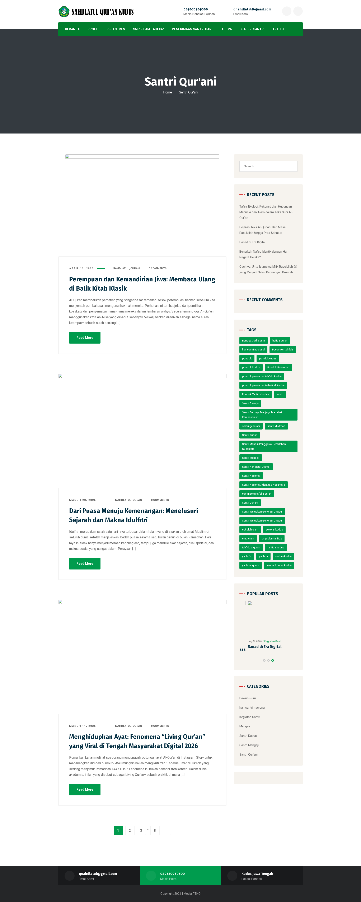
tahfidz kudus (276, 547)
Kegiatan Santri (265, 641)
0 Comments (158, 268)
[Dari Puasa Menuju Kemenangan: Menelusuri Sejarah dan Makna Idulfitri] (142, 431)
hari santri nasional (253, 349)
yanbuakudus (283, 556)
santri (280, 394)
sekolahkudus (274, 529)
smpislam (248, 538)
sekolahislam (250, 529)
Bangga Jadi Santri (253, 340)
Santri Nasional (251, 475)
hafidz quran (279, 340)
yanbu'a (247, 556)
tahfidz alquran (251, 547)
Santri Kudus (249, 435)
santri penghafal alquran (256, 493)
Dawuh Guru (247, 696)
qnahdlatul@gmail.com (252, 9)
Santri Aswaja (250, 403)
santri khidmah (276, 426)
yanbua (263, 556)
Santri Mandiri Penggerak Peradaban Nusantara (264, 446)
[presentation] (241, 659)
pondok (247, 358)
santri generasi (251, 426)
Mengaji (244, 725)
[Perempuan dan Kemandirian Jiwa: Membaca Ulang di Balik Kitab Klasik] (142, 205)
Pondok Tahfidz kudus (255, 394)
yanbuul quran (250, 565)
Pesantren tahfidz (282, 349)
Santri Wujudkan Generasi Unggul (262, 511)
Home (167, 92)
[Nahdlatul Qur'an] (95, 11)
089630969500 (195, 9)
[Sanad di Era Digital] (269, 619)
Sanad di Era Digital (252, 242)
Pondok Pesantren (278, 367)
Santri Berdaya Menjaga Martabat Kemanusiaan (262, 415)
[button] (264, 659)
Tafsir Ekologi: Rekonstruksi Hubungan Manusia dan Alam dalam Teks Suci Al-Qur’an (266, 212)
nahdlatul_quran (126, 268)
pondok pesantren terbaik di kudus (263, 385)
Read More (84, 338)
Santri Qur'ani (250, 502)
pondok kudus (251, 367)
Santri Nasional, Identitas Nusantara (263, 484)
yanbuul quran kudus (279, 565)
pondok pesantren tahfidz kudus (262, 376)
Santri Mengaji (250, 457)
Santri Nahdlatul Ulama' (256, 466)
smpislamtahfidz (272, 538)
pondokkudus (267, 358)
